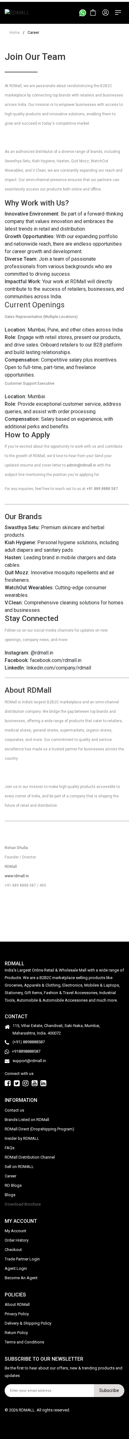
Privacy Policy (17, 1313)
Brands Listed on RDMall (27, 1119)
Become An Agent (21, 1277)
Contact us (14, 1110)
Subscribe (109, 1390)
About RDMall (17, 1304)
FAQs (9, 1147)
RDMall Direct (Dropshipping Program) (39, 1128)
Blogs (10, 1194)
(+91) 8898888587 (29, 1042)
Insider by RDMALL (22, 1138)
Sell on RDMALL (19, 1166)
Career (10, 1175)
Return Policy (16, 1332)
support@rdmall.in (29, 1060)
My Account (15, 1230)
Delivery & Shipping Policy (28, 1323)
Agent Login (16, 1268)
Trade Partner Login (22, 1259)
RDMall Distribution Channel (30, 1157)
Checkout (13, 1249)
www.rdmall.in (17, 876)
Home (14, 32)
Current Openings (34, 304)
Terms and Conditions (24, 1342)
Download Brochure (23, 1204)
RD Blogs (13, 1185)
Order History (16, 1240)
